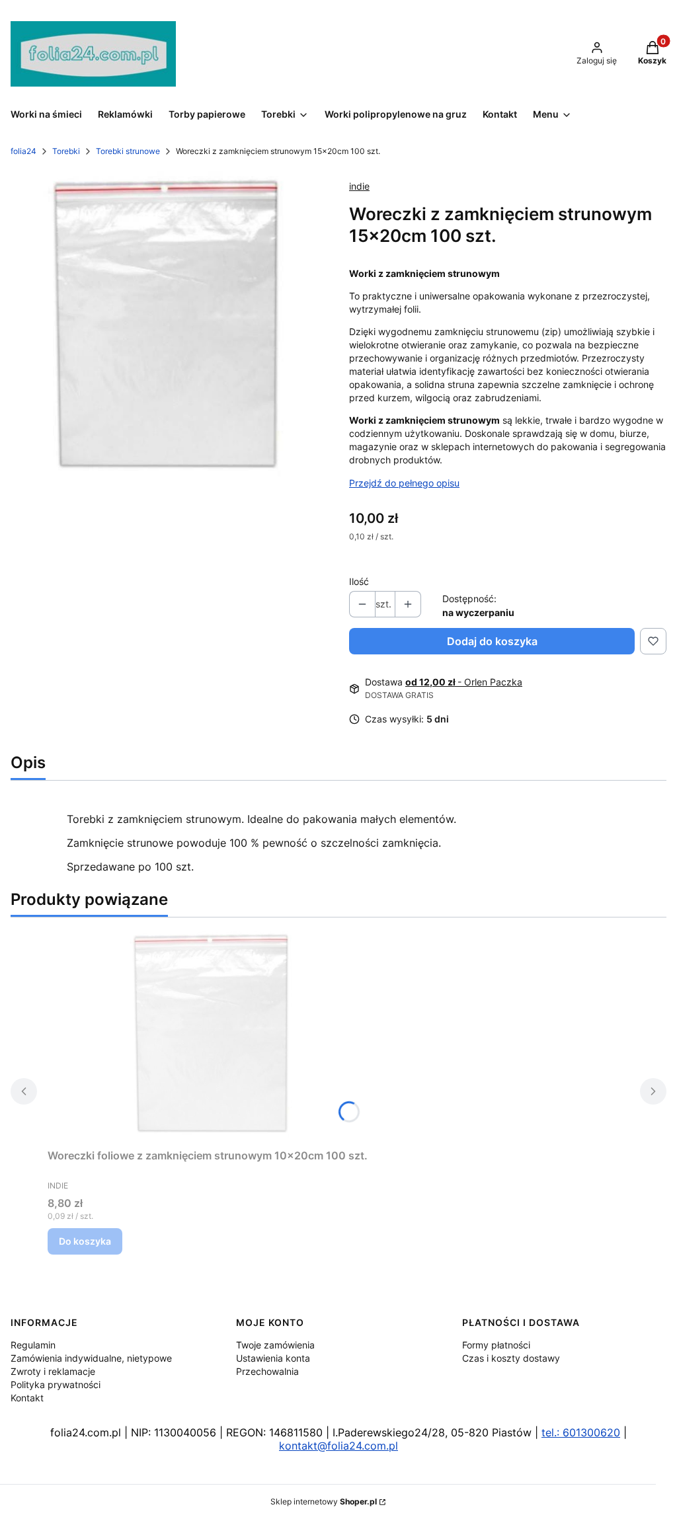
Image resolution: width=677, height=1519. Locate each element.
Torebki (66, 151)
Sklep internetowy (323, 1501)
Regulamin (33, 1344)
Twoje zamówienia (275, 1344)
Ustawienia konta (273, 1358)
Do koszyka (85, 1241)
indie (359, 186)
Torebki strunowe (128, 151)
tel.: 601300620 (580, 1432)
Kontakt (27, 1397)
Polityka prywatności (55, 1384)
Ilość (359, 581)
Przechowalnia (267, 1371)
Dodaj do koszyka (492, 641)
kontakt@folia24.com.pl (338, 1445)
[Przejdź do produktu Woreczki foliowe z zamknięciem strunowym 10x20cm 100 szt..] (213, 1035)
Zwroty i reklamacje (53, 1371)
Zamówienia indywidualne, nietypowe (91, 1358)
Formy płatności (496, 1344)
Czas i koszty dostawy (511, 1358)
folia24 (23, 151)
